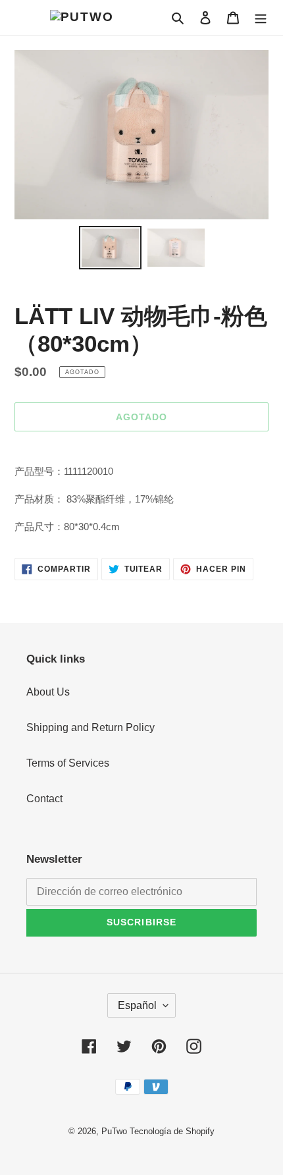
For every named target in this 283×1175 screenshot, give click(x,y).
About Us (48, 691)
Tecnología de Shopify (172, 1131)
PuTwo (114, 1131)
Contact (44, 798)
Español (137, 1005)
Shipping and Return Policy (90, 727)
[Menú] (260, 17)
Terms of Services (67, 763)
